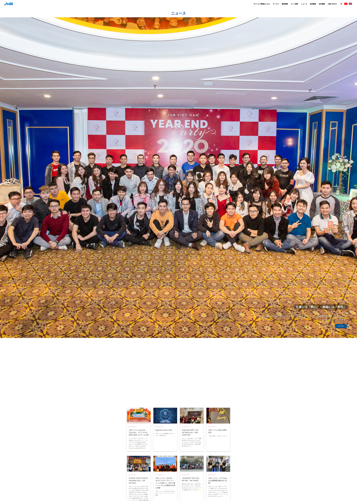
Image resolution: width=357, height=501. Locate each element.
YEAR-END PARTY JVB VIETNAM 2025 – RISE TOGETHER (190, 432)
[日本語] (341, 4)
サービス (276, 4)
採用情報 (313, 4)
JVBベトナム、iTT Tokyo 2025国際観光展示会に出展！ (217, 480)
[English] (350, 4)
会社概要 (322, 4)
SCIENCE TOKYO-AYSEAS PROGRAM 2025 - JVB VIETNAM (138, 480)
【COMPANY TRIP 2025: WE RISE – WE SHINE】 (191, 479)
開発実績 (285, 4)
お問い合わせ (332, 4)
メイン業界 (294, 4)
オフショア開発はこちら (262, 4)
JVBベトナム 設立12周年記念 (217, 431)
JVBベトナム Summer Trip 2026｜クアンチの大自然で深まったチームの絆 (139, 432)
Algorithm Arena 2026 (163, 430)
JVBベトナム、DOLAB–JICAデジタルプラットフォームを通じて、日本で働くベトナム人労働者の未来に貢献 (165, 483)
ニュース (304, 4)
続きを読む (341, 326)
